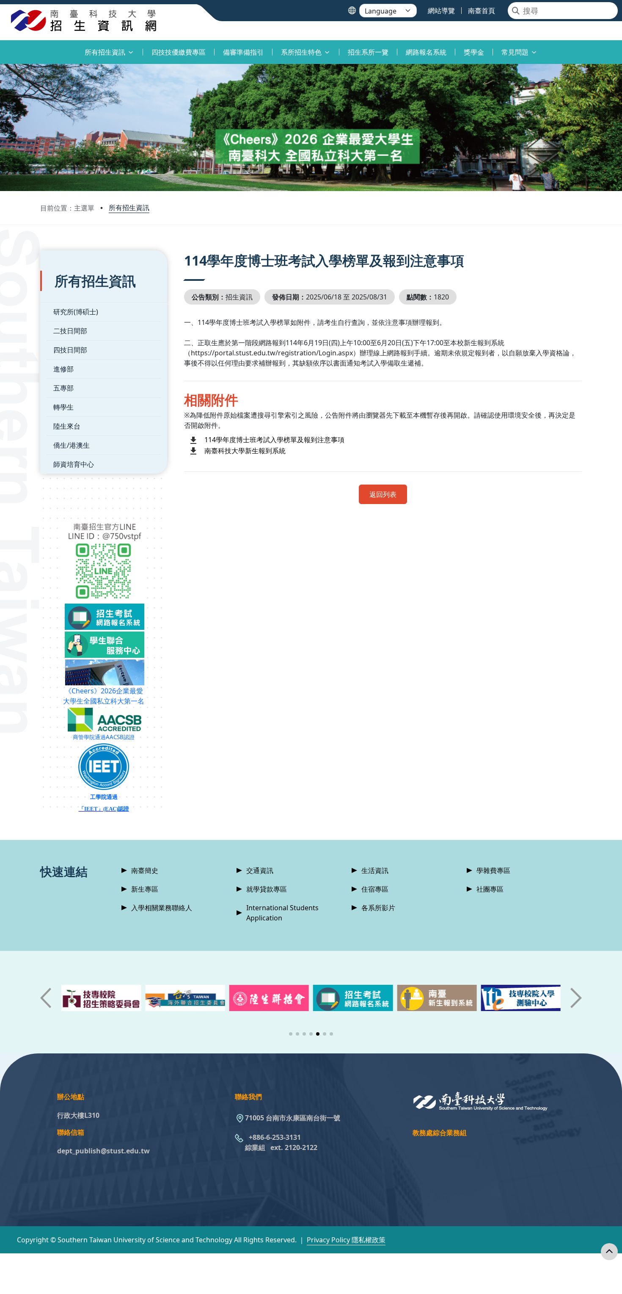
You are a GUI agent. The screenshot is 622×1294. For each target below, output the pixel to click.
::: (2, 47)
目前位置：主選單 (67, 208)
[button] (290, 1034)
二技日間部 (70, 330)
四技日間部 (70, 350)
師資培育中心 (73, 464)
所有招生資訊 (129, 207)
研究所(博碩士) (75, 311)
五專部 (63, 388)
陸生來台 (66, 426)
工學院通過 (104, 797)
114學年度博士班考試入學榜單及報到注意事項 (274, 439)
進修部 (63, 369)
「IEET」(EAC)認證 (104, 809)
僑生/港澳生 (71, 445)
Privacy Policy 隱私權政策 (346, 1239)
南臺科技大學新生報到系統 (245, 450)
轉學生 (63, 407)
